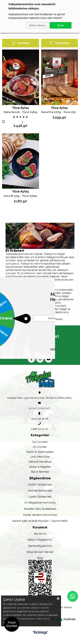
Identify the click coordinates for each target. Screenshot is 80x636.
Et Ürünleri (40, 446)
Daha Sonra (37, 25)
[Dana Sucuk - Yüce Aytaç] (20, 77)
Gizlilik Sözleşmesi (40, 484)
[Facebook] (31, 359)
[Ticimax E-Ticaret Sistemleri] (40, 633)
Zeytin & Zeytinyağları (40, 451)
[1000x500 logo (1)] (40, 379)
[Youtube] (48, 359)
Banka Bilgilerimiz (40, 545)
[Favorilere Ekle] (20, 89)
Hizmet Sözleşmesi (40, 490)
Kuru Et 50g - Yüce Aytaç (20, 195)
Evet (61, 25)
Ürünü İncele (28, 89)
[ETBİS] (40, 581)
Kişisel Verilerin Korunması (40, 514)
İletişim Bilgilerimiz (40, 539)
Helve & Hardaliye (40, 461)
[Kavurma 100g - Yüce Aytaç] (59, 77)
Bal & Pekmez (40, 471)
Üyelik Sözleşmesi (40, 496)
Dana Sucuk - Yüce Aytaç (21, 112)
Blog (40, 557)
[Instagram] (40, 359)
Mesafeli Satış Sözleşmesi (40, 508)
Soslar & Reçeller (40, 466)
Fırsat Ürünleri (11, 624)
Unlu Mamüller (40, 456)
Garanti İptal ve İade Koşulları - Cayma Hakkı (40, 520)
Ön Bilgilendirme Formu (40, 502)
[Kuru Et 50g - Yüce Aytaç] (20, 161)
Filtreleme (62, 43)
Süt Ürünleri (40, 442)
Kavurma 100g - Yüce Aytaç (59, 112)
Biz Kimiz (40, 533)
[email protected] (39, 408)
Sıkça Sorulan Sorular (40, 551)
